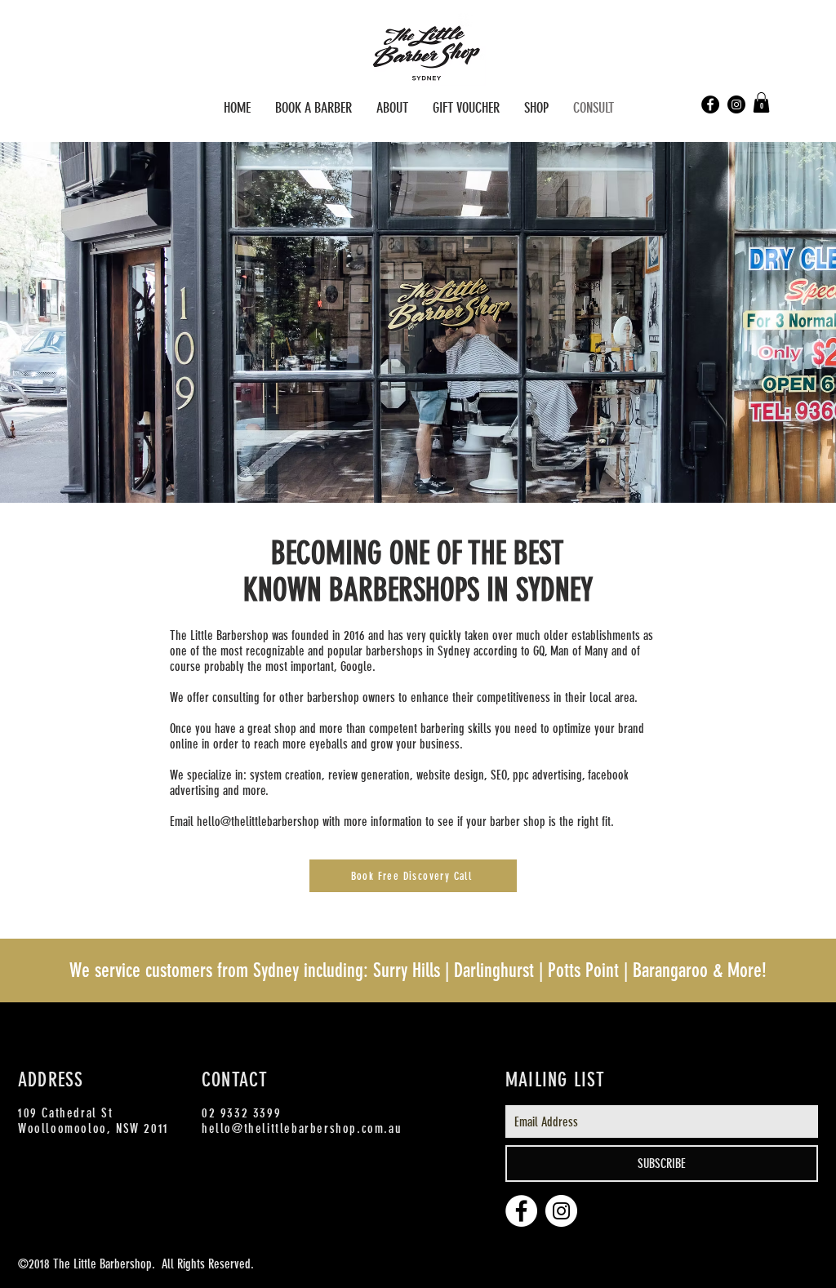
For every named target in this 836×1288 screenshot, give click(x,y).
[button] (761, 102)
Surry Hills (406, 970)
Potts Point (583, 970)
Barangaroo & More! (700, 970)
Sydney (276, 970)
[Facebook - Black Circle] (710, 104)
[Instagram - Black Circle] (736, 104)
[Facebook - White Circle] (521, 1211)
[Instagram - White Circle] (561, 1211)
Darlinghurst (494, 970)
